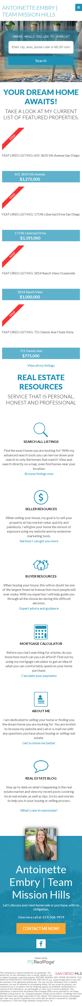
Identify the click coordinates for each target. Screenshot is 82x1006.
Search (41, 60)
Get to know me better (38, 743)
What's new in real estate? (39, 810)
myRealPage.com (41, 962)
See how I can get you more (39, 541)
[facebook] (41, 943)
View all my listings (41, 365)
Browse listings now (39, 474)
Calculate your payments (39, 676)
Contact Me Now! (41, 928)
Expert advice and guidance (39, 608)
